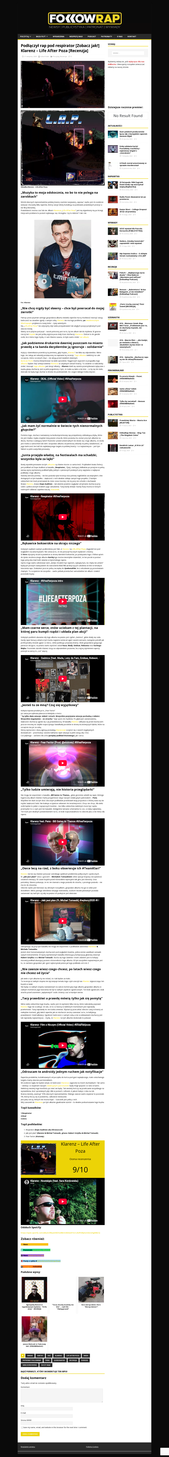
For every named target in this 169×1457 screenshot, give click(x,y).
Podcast (92, 36)
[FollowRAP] (84, 32)
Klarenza (57, 210)
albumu (24, 363)
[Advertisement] (128, 87)
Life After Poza (68, 210)
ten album (84, 337)
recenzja (73, 1360)
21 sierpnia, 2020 (30, 56)
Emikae (30, 1356)
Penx (47, 1360)
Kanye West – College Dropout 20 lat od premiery (133, 210)
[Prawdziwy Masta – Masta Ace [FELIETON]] (113, 425)
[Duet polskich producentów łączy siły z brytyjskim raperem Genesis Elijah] (113, 136)
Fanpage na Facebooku (38, 1244)
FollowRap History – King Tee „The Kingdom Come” (132, 434)
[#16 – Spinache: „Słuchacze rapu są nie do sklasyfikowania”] (113, 362)
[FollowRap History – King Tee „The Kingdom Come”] (113, 438)
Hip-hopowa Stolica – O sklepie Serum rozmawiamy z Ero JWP (133, 254)
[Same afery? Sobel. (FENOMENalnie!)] (113, 393)
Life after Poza (72, 1356)
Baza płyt (41, 36)
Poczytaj (24, 36)
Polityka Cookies (92, 1447)
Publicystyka (115, 414)
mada (86, 1356)
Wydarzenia (58, 36)
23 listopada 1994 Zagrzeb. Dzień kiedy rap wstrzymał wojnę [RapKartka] (131, 184)
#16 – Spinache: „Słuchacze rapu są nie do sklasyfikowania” (134, 358)
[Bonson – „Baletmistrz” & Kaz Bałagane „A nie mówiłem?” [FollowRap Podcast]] (113, 294)
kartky (40, 1356)
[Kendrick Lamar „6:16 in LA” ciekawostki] (113, 450)
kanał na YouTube (36, 1255)
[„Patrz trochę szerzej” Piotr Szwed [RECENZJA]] (113, 309)
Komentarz (25, 1387)
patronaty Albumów (41, 1250)
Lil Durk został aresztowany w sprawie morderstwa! (133, 164)
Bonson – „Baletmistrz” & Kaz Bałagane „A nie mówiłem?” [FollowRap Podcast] (133, 291)
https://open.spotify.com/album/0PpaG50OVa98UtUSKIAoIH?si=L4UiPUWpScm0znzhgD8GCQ (60, 1233)
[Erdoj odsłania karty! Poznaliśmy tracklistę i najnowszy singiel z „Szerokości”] (113, 151)
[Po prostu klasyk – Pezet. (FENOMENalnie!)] (113, 381)
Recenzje (63, 56)
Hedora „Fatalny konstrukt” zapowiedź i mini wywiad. (132, 242)
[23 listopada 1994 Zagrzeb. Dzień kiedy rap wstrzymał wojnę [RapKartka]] (113, 187)
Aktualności (115, 125)
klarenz (58, 1356)
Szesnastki (114, 317)
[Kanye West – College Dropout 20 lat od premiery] (113, 214)
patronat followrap (32, 1360)
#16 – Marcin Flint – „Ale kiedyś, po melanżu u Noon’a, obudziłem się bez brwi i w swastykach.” (134, 343)
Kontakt (132, 36)
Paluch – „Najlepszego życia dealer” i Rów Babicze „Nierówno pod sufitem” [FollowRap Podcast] (132, 276)
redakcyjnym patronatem (58, 1085)
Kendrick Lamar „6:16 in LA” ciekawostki (132, 446)
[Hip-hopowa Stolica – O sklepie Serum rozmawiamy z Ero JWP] (113, 258)
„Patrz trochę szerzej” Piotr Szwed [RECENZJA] (132, 305)
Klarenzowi (61, 730)
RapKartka (114, 176)
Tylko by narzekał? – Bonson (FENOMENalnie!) (132, 402)
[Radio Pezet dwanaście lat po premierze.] (113, 202)
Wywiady (112, 222)
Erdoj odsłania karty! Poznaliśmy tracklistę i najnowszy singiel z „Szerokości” (130, 149)
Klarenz (60, 320)
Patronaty (106, 36)
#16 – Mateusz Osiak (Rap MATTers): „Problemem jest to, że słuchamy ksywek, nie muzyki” (133, 326)
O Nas (119, 36)
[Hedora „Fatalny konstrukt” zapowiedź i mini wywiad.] (113, 246)
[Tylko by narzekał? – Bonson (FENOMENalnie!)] (113, 406)
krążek (32, 334)
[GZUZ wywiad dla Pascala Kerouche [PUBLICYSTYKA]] (113, 233)
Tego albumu (80, 355)
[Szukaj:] (128, 53)
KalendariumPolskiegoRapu (49, 1261)
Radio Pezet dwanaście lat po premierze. (133, 198)
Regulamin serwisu (28, 1447)
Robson (84, 1360)
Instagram (28, 1266)
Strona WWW (26, 1420)
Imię (22, 1406)
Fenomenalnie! (116, 370)
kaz (49, 1356)
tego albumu (39, 366)
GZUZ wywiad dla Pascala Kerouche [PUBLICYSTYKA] (131, 229)
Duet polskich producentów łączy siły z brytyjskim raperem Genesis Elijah (133, 134)
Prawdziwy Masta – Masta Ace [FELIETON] (133, 421)
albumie (51, 464)
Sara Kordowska (30, 1365)
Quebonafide (59, 1360)
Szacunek (55, 489)
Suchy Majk (45, 1365)
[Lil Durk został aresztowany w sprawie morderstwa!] (113, 168)
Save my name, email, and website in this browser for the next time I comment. (55, 1427)
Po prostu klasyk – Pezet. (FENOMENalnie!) (131, 377)
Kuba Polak (44, 56)
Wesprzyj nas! (76, 36)
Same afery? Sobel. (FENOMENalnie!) (128, 390)
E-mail (23, 1413)
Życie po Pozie (27, 361)
